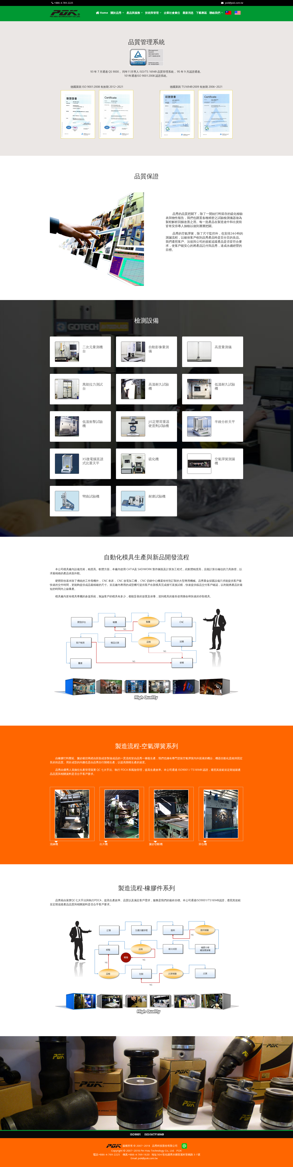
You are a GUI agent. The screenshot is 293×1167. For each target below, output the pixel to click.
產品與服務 (133, 13)
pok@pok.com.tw (233, 2)
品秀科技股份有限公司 (165, 1145)
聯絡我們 (214, 13)
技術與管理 (152, 13)
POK (179, 1150)
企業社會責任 (172, 13)
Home (103, 13)
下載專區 (201, 13)
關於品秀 (116, 13)
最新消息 (188, 13)
